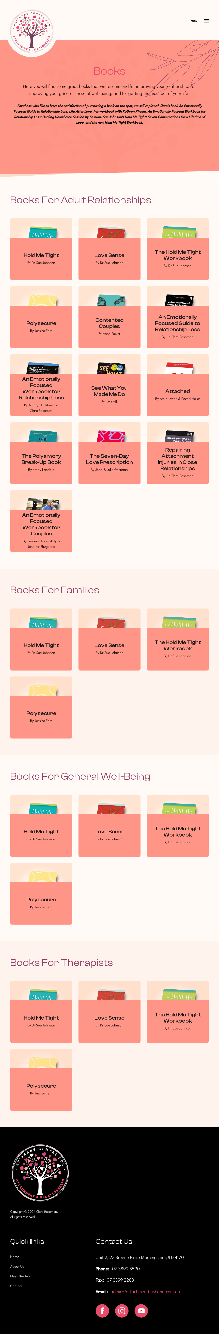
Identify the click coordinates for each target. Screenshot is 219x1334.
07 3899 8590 (126, 1269)
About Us (17, 1267)
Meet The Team (21, 1276)
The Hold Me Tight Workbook (178, 255)
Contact (16, 1286)
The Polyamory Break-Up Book (41, 459)
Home (14, 1257)
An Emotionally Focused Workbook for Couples (41, 524)
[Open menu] (206, 21)
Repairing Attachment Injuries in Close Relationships (177, 459)
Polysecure (41, 323)
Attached (177, 391)
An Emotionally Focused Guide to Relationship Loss (177, 323)
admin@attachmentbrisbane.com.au (145, 1292)
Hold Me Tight (41, 255)
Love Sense (109, 255)
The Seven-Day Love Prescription (109, 459)
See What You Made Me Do (109, 391)
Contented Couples (109, 323)
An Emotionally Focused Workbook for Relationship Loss (41, 388)
